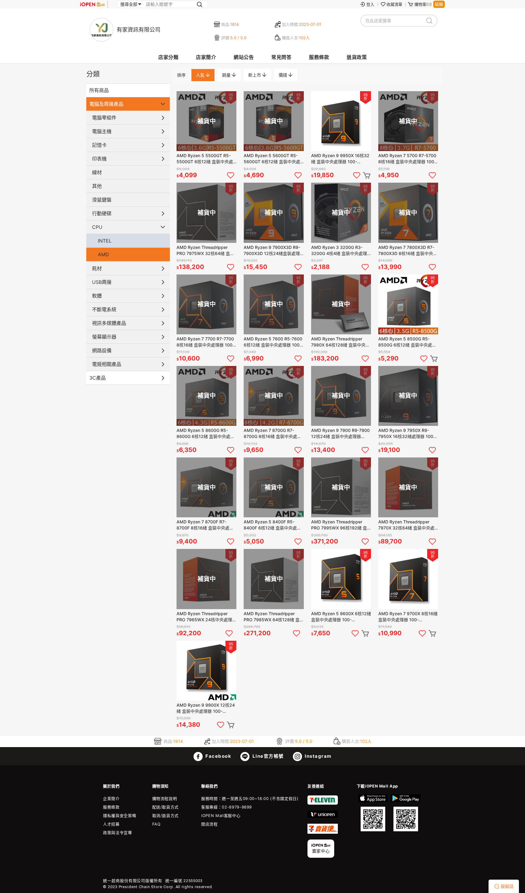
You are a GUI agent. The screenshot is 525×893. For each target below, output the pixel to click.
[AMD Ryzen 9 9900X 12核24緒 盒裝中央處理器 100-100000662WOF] (206, 671)
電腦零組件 (104, 118)
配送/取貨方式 (165, 807)
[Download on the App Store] (373, 812)
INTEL (105, 241)
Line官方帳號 (267, 756)
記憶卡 (99, 145)
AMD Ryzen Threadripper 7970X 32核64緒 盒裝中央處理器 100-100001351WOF (406, 525)
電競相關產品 (106, 364)
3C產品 (97, 378)
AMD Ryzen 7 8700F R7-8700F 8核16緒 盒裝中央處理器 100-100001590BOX (205, 525)
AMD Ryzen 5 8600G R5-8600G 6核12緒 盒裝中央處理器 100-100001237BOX (206, 434)
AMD (103, 254)
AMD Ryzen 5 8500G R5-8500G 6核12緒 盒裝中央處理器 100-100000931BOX (407, 342)
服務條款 (319, 57)
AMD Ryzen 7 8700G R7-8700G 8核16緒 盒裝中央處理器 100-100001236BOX (272, 434)
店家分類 (168, 57)
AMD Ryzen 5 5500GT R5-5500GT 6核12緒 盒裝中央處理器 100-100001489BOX (205, 159)
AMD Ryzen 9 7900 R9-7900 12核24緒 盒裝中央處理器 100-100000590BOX (340, 434)
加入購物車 (366, 175)
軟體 (97, 296)
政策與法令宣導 (117, 832)
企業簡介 (111, 798)
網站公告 (244, 57)
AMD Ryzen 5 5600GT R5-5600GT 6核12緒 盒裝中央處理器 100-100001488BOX (272, 159)
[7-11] (322, 803)
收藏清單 (394, 4)
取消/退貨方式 (165, 815)
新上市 (255, 75)
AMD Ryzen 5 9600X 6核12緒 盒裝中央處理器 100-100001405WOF (341, 617)
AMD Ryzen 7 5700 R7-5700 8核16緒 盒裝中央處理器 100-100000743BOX (407, 159)
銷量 (227, 75)
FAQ (156, 824)
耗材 (97, 268)
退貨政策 (357, 57)
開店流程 (209, 824)
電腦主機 (102, 131)
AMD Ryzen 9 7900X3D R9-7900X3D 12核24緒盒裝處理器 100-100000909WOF (272, 251)
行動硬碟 (102, 213)
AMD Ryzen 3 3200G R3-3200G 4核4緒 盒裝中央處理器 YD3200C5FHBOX (339, 251)
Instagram (318, 756)
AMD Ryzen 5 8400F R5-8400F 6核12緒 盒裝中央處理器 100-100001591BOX (272, 525)
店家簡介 (206, 57)
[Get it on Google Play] (405, 812)
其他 (97, 186)
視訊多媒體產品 (109, 323)
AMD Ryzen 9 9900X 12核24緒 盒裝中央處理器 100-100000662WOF (206, 708)
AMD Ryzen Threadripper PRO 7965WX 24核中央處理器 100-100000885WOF (206, 617)
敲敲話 (507, 886)
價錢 (283, 75)
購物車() (423, 4)
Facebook (218, 756)
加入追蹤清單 (230, 175)
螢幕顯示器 (104, 337)
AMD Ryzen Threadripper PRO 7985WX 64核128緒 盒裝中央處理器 (272, 617)
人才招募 (111, 824)
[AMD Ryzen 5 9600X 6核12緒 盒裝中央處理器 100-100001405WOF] (341, 579)
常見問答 (281, 57)
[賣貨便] (322, 832)
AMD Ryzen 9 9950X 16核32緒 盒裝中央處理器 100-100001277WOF (340, 159)
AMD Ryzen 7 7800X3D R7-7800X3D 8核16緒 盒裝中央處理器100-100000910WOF (407, 251)
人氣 (201, 75)
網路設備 (102, 350)
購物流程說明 (164, 798)
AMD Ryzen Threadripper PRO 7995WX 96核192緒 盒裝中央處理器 (339, 525)
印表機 (99, 159)
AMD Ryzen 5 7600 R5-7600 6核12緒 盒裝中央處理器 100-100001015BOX (273, 342)
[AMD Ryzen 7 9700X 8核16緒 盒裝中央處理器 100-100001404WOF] (408, 579)
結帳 (439, 4)
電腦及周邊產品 (106, 104)
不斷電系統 (104, 309)
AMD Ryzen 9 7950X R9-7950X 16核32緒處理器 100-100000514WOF (406, 434)
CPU (97, 227)
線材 (97, 172)
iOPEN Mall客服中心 (220, 815)
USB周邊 (102, 282)
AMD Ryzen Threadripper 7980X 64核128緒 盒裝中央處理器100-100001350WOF (340, 342)
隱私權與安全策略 (119, 815)
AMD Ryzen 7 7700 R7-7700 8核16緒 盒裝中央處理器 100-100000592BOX (205, 342)
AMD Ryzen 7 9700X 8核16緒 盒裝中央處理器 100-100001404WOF (407, 617)
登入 (370, 4)
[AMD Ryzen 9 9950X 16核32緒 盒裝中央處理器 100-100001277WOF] (341, 121)
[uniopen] (322, 816)
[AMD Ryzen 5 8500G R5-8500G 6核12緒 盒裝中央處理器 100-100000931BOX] (408, 304)
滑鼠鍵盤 (102, 200)
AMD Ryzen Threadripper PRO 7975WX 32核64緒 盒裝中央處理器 (205, 251)
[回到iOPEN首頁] (92, 4)
